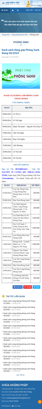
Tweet (37, 287)
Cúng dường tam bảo (20, 35)
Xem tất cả (20, 375)
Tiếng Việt (29, 10)
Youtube (17, 406)
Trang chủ (5, 35)
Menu (6, 10)
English (38, 10)
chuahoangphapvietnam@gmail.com (18, 398)
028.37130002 (13, 401)
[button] (17, 10)
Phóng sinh (34, 35)
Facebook (19, 287)
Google (29, 287)
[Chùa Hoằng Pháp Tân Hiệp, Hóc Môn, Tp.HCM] (21, 3)
